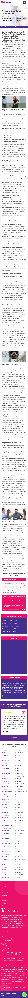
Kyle (5, 872)
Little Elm (19, 760)
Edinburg (6, 817)
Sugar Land (20, 846)
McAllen (19, 771)
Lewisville (19, 758)
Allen (2, 995)
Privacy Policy (5, 903)
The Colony (20, 856)
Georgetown (7, 843)
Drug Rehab (4, 895)
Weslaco (19, 872)
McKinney (19, 773)
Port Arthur (20, 810)
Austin (5, 763)
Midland (19, 778)
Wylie (18, 877)
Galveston (6, 838)
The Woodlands (21, 859)
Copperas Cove (8, 799)
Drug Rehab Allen (13, 26)
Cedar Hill (6, 784)
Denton (5, 810)
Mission (19, 781)
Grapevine (6, 849)
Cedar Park (7, 786)
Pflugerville (20, 802)
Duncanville (7, 815)
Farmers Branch (8, 825)
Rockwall (19, 815)
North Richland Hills (22, 791)
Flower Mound (7, 828)
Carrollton (6, 781)
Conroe (5, 794)
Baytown (6, 765)
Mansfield (19, 768)
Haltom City (7, 851)
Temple (19, 849)
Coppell (6, 797)
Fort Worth (6, 830)
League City (20, 752)
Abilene (6, 750)
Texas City (19, 854)
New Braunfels (20, 789)
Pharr (18, 804)
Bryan (5, 776)
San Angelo (20, 825)
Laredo (19, 750)
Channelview (7, 789)
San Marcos (20, 833)
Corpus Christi (7, 802)
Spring (18, 843)
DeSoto (6, 812)
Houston (6, 856)
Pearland (19, 799)
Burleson (6, 778)
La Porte (6, 875)
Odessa (19, 794)
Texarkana (19, 851)
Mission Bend (20, 784)
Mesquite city (20, 776)
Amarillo (6, 755)
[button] (24, 2)
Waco (18, 867)
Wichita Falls (20, 875)
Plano (18, 807)
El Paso (6, 820)
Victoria (19, 864)
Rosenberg (20, 817)
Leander (19, 755)
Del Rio (5, 807)
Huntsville (6, 859)
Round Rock (20, 820)
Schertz (19, 836)
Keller (5, 867)
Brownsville (7, 773)
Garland (6, 841)
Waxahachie (20, 869)
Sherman (19, 838)
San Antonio (20, 828)
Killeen (5, 869)
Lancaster (6, 877)
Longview (19, 763)
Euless (5, 823)
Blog (3, 905)
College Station (8, 791)
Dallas (5, 804)
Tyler (18, 862)
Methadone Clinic (5, 892)
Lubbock (19, 765)
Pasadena (19, 797)
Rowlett (19, 823)
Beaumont (6, 768)
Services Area (5, 900)
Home (2, 26)
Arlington (6, 758)
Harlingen (6, 854)
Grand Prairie (7, 846)
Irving (5, 864)
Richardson (20, 812)
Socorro (19, 841)
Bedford (6, 771)
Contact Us (4, 898)
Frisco (5, 836)
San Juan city (20, 830)
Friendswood (7, 833)
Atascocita (7, 760)
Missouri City (20, 786)
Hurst (5, 862)
